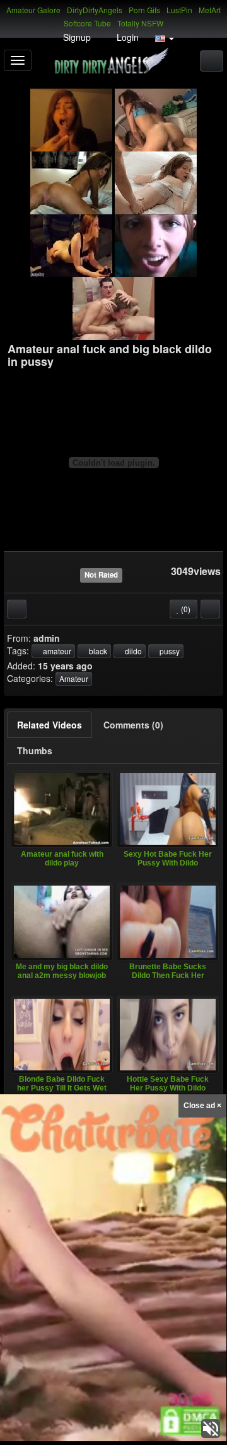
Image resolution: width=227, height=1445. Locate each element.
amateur (56, 651)
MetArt (210, 9)
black (97, 651)
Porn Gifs (144, 9)
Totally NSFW (140, 23)
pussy (169, 651)
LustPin (179, 9)
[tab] (49, 725)
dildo (132, 651)
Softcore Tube (87, 23)
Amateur (73, 678)
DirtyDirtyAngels (94, 9)
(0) (184, 608)
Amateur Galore (33, 9)
